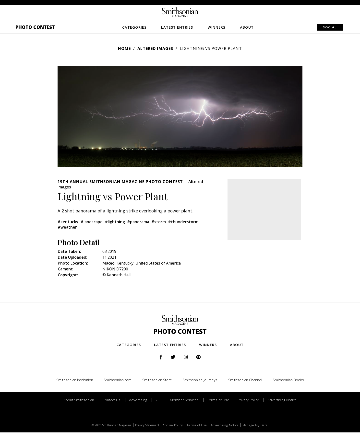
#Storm (158, 221)
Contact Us (111, 400)
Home (124, 48)
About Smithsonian (78, 400)
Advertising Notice (282, 400)
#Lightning (115, 221)
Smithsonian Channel (245, 380)
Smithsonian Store (157, 380)
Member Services (184, 400)
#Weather (67, 227)
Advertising (138, 400)
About (247, 27)
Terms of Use (218, 400)
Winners (216, 27)
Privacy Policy (248, 400)
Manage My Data (255, 425)
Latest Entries (177, 27)
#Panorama (138, 221)
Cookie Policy (173, 425)
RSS (158, 400)
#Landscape (92, 221)
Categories (134, 27)
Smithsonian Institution (74, 380)
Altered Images (155, 48)
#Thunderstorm (183, 221)
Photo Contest (35, 27)
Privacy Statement (147, 425)
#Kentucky (68, 221)
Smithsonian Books (288, 380)
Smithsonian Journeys (200, 380)
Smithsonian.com (118, 380)
